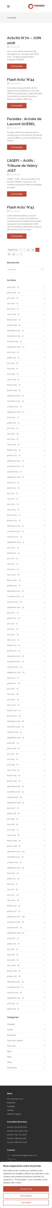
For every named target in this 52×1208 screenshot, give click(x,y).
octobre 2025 (12, 341)
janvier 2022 (12, 586)
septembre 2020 (14, 672)
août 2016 (11, 938)
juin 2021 (10, 624)
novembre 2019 (13, 727)
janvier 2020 (12, 716)
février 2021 (12, 645)
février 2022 (12, 580)
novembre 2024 (13, 401)
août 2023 (11, 483)
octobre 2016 (12, 927)
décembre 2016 (13, 917)
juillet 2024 (11, 423)
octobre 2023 (12, 472)
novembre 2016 (13, 922)
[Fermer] (50, 1163)
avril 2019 (11, 765)
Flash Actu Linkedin (15, 1041)
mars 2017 (11, 900)
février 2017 (11, 906)
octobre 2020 (12, 667)
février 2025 (12, 385)
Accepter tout (26, 1189)
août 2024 (11, 417)
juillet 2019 (11, 748)
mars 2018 (11, 835)
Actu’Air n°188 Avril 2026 (17, 1142)
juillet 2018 (11, 814)
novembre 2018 (13, 792)
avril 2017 (11, 895)
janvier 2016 (12, 976)
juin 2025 (10, 363)
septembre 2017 (13, 868)
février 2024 (12, 450)
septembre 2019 (13, 738)
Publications (12, 1068)
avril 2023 (11, 504)
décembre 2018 (13, 786)
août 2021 (11, 613)
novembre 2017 (13, 857)
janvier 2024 (12, 455)
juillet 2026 (11, 293)
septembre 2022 (14, 542)
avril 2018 (11, 830)
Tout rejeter (26, 1203)
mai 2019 (10, 759)
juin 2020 (11, 689)
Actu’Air (10, 1030)
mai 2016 (11, 955)
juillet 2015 (11, 1009)
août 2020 (11, 678)
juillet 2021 (11, 618)
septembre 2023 (14, 477)
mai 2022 (11, 564)
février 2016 (12, 971)
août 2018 (11, 808)
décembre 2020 (13, 656)
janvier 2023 (12, 521)
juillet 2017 (11, 879)
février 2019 (12, 776)
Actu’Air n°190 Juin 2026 (17, 1135)
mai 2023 (11, 499)
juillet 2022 (11, 553)
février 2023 (12, 515)
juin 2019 (10, 754)
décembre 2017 (13, 852)
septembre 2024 (14, 412)
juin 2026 (11, 298)
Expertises (11, 1103)
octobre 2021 (12, 602)
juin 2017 (10, 884)
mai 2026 (11, 303)
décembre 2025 (13, 331)
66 (33, 250)
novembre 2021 (13, 596)
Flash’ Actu (11, 1046)
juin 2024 (11, 428)
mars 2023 (11, 510)
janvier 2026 (12, 325)
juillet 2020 (11, 683)
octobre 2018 (12, 797)
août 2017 (11, 873)
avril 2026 (11, 309)
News (9, 1051)
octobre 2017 (12, 862)
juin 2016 (10, 949)
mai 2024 (11, 434)
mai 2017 (10, 889)
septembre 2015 (13, 998)
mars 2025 (11, 379)
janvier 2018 (12, 846)
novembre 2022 (13, 531)
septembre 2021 (13, 607)
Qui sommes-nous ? (15, 1099)
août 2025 (11, 352)
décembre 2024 (13, 396)
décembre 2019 (13, 721)
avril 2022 (11, 569)
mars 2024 (11, 445)
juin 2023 (11, 493)
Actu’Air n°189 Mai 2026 (16, 1138)
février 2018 (12, 841)
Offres (9, 1062)
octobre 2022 (12, 537)
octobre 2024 (12, 407)
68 (9, 254)
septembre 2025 (14, 347)
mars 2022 (11, 575)
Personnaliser (26, 1196)
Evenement (11, 1035)
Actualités (11, 1024)
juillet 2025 (11, 358)
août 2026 (11, 287)
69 (14, 254)
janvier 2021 (12, 651)
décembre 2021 (13, 591)
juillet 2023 (11, 488)
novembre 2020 (13, 662)
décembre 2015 (13, 982)
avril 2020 (11, 700)
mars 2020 (11, 705)
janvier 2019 (12, 781)
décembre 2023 (13, 461)
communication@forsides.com (24, 1155)
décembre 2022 (13, 526)
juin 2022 (11, 558)
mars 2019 (11, 770)
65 (28, 250)
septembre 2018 (14, 803)
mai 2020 (11, 694)
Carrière (10, 1110)
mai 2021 (10, 629)
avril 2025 (11, 374)
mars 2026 (11, 314)
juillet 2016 (11, 944)
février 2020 (12, 710)
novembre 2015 (13, 987)
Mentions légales (14, 1114)
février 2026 (12, 320)
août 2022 (11, 548)
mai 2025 (11, 369)
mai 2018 (11, 824)
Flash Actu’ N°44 (20, 79)
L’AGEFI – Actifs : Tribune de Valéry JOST (22, 165)
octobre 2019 (12, 732)
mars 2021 (11, 640)
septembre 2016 (14, 933)
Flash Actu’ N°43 (20, 207)
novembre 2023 (13, 466)
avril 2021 (11, 634)
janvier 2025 (12, 390)
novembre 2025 (13, 336)
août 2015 (11, 1003)
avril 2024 (11, 439)
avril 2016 (11, 960)
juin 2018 (10, 819)
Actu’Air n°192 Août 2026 (17, 1127)
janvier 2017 (12, 911)
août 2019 (11, 743)
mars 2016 (11, 965)
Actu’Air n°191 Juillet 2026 (17, 1131)
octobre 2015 (12, 993)
